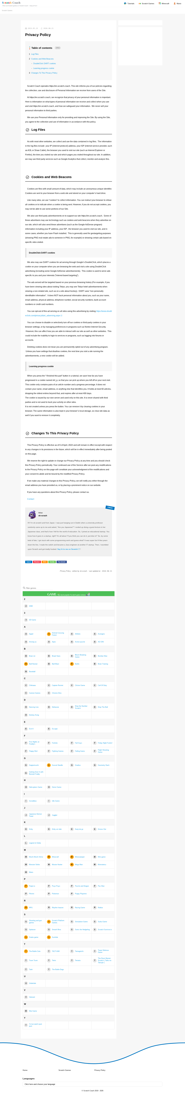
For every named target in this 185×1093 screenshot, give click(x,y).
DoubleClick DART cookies (44, 63)
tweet (29, 562)
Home (25, 1070)
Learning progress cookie (43, 68)
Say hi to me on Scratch (67, 549)
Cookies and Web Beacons (42, 59)
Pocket (37, 562)
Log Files (35, 54)
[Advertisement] (140, 46)
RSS (44, 562)
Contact (30, 499)
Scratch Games (7, 10)
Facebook (61, 562)
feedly (52, 562)
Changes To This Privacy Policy (44, 73)
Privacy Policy (99, 1070)
